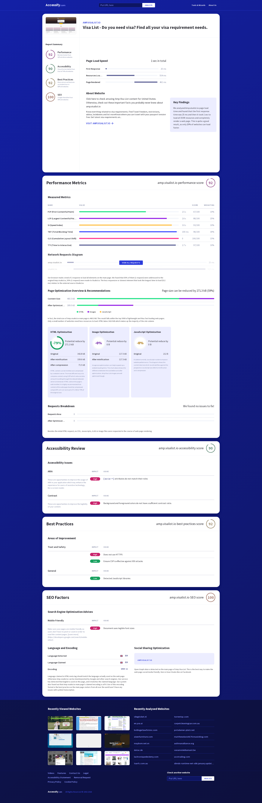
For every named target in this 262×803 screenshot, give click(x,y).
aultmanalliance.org (184, 743)
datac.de (138, 750)
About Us (212, 5)
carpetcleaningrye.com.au (187, 723)
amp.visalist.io (92, 22)
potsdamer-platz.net (184, 730)
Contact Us (74, 773)
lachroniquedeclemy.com (146, 756)
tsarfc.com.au (141, 763)
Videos (51, 773)
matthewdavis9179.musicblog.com (191, 736)
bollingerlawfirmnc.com (145, 730)
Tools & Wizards (198, 5)
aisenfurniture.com (143, 736)
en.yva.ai (138, 723)
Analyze (149, 5)
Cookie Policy (70, 781)
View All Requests (131, 262)
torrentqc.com (181, 716)
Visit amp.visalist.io (98, 123)
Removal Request (82, 777)
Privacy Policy (54, 781)
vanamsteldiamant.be (185, 750)
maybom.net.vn (141, 743)
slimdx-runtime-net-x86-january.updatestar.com (194, 763)
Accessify (55, 5)
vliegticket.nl (140, 716)
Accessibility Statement (59, 777)
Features (61, 773)
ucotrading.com (182, 756)
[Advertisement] (149, 47)
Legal (85, 773)
